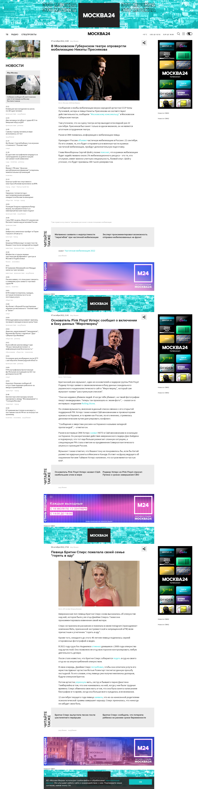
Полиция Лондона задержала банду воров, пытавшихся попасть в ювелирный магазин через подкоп (20, 208)
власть (8, 287)
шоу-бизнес (62, 256)
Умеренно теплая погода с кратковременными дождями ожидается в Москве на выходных (19, 195)
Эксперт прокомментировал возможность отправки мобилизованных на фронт (125, 236)
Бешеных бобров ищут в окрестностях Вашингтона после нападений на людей (22, 244)
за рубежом (21, 114)
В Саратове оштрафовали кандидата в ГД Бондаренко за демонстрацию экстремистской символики (22, 156)
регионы (20, 125)
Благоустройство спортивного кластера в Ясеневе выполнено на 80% (21, 182)
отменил (96, 646)
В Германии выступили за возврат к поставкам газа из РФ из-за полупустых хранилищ (22, 412)
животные (9, 248)
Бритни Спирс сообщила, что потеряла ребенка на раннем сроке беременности (124, 716)
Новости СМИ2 (49, 294)
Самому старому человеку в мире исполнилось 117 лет (19, 132)
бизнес (8, 262)
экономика (15, 262)
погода (16, 200)
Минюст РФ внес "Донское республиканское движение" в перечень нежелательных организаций (22, 170)
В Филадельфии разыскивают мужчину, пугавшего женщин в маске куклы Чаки (22, 321)
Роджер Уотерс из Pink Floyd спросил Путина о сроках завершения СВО (122, 473)
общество (9, 200)
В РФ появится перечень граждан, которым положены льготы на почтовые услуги (19, 295)
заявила (99, 697)
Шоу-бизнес (74, 41)
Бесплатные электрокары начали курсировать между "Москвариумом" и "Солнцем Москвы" (21, 399)
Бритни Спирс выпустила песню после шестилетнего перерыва (75, 716)
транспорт (9, 390)
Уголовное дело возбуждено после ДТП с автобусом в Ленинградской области (22, 359)
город (8, 187)
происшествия (11, 114)
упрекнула (81, 682)
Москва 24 (99, 33)
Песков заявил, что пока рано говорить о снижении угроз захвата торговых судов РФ (22, 281)
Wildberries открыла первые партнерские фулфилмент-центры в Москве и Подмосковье (21, 256)
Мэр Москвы (12, 73)
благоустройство (23, 187)
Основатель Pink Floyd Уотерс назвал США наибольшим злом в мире (77, 473)
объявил (82, 140)
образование (10, 352)
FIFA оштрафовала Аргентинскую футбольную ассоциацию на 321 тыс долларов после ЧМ (21, 372)
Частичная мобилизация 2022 (80, 250)
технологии (29, 352)
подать (117, 658)
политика (14, 162)
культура (9, 237)
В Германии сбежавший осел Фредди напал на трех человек (21, 269)
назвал (93, 433)
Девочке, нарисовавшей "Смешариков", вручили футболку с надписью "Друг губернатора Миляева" (22, 333)
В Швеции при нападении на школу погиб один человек (20, 110)
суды (7, 162)
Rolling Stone (88, 403)
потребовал (97, 667)
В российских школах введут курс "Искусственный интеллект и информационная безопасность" (19, 347)
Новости (15, 66)
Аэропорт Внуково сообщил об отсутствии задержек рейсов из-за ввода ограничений (20, 385)
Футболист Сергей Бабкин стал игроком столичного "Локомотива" (22, 144)
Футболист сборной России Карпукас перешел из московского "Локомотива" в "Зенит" (22, 308)
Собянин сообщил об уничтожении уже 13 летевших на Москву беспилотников (21, 99)
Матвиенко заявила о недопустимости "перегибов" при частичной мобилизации (76, 236)
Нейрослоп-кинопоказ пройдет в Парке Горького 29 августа (22, 232)
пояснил (105, 152)
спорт (8, 148)
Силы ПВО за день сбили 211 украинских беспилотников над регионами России (22, 221)
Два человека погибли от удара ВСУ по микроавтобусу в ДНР (21, 121)
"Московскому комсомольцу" (105, 114)
